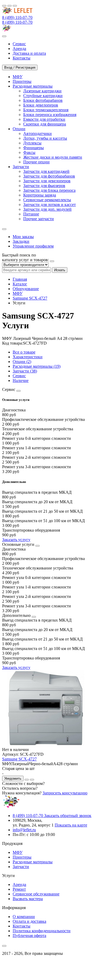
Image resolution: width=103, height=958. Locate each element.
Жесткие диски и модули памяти (52, 157)
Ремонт (19, 889)
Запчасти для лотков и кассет (49, 204)
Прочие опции (36, 162)
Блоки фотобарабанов (43, 100)
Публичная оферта (29, 935)
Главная (20, 279)
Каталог (20, 284)
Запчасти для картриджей (46, 171)
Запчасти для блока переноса (49, 190)
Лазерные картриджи (42, 91)
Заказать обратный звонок (67, 815)
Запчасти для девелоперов (47, 181)
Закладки (21, 241)
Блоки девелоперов (40, 105)
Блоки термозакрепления (45, 110)
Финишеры (33, 147)
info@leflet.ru (24, 830)
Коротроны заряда (39, 195)
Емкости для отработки (44, 119)
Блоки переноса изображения (49, 114)
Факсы (29, 152)
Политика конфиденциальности (42, 931)
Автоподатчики (37, 133)
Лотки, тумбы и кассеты (45, 138)
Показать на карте (71, 825)
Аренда (19, 884)
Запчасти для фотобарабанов (49, 176)
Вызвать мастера (28, 898)
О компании (24, 916)
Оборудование (26, 288)
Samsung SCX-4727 (30, 298)
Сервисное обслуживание (36, 894)
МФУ (17, 293)
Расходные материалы (33, 862)
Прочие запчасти (38, 218)
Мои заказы (23, 236)
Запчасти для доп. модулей (47, 209)
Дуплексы (32, 143)
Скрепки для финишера (44, 124)
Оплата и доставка (29, 921)
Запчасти (21, 866)
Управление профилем (33, 246)
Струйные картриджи (43, 95)
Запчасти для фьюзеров (44, 185)
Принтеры (22, 857)
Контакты (21, 926)
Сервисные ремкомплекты (47, 200)
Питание (31, 214)
